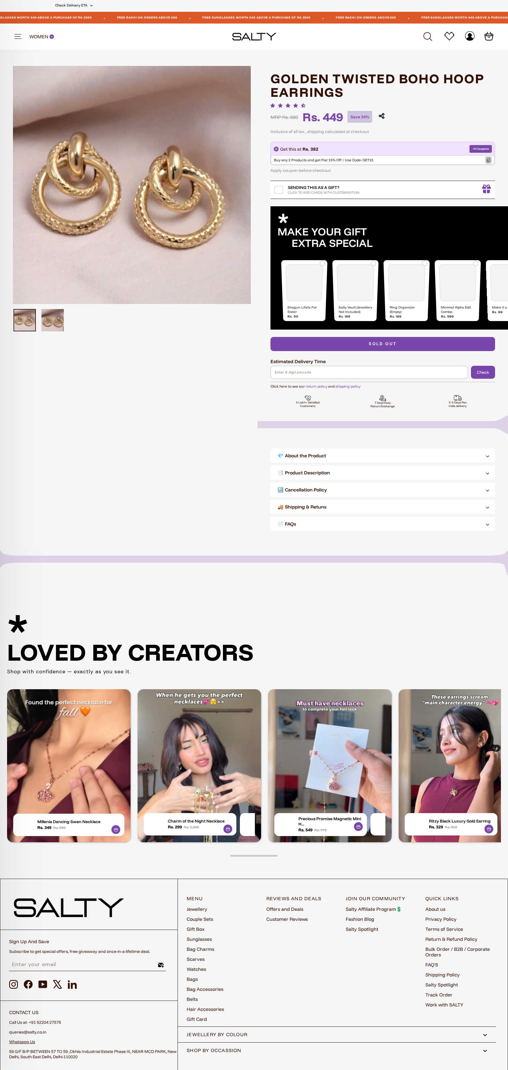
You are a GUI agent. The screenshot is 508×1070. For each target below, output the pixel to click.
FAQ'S (431, 965)
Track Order (438, 995)
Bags (192, 979)
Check (483, 372)
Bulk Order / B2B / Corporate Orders (457, 952)
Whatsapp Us (22, 1041)
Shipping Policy (442, 975)
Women (39, 36)
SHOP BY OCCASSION (214, 1050)
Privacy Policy (441, 919)
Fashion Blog (360, 919)
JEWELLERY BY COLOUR (217, 1034)
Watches (196, 969)
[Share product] (382, 115)
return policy (316, 386)
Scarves (196, 959)
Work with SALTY (444, 1005)
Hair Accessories (205, 1009)
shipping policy (347, 386)
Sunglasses (199, 939)
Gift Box (196, 929)
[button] (289, 105)
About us (435, 909)
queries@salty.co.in (27, 1032)
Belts (192, 999)
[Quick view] (115, 829)
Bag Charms (200, 949)
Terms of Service (444, 929)
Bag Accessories (205, 989)
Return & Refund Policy (451, 939)
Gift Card (197, 1019)
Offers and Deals (284, 909)
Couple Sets (200, 919)
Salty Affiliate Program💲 (374, 909)
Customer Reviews (287, 919)
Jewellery (197, 909)
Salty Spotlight (362, 929)
